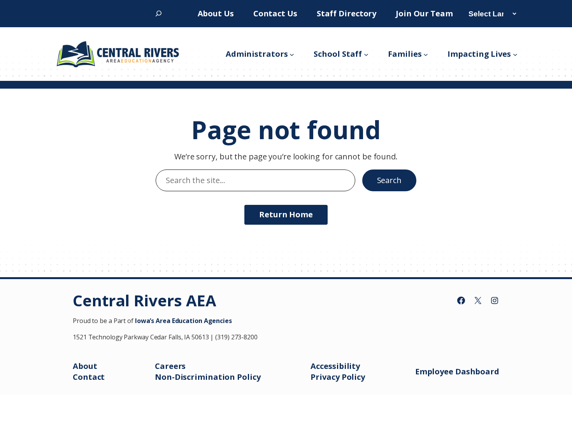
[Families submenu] (425, 54)
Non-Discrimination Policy (208, 377)
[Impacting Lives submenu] (515, 54)
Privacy (326, 377)
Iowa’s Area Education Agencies (183, 320)
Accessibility (335, 366)
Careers (170, 366)
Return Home (286, 214)
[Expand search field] (158, 13)
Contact (89, 377)
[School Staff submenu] (366, 54)
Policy (353, 377)
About (85, 366)
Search (389, 180)
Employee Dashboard (457, 371)
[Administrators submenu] (292, 54)
